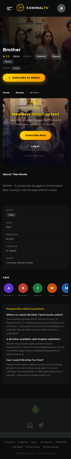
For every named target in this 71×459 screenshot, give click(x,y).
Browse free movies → (35, 155)
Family (29, 262)
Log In (35, 146)
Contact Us (9, 442)
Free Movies (61, 442)
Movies (20, 92)
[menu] (10, 8)
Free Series (17, 447)
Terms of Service (51, 447)
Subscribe (23, 442)
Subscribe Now (35, 135)
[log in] (59, 8)
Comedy (11, 262)
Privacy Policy (33, 447)
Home (6, 92)
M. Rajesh (11, 250)
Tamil (16, 68)
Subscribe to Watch (26, 77)
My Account (46, 442)
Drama (20, 262)
